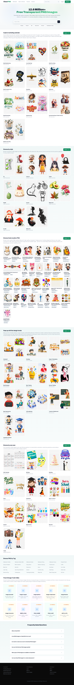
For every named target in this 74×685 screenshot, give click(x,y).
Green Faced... (35, 292)
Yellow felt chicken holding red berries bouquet (56, 258)
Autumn (33, 1)
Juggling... (45, 292)
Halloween (15, 1)
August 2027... (54, 290)
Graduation (28, 498)
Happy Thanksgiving (53, 359)
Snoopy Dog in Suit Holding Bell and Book (38, 258)
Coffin (62, 564)
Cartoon (28, 176)
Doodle (4, 228)
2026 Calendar (6, 472)
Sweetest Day (29, 115)
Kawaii (4, 202)
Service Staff (67, 290)
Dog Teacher (66, 276)
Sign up (67, 1)
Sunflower (51, 567)
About (51, 668)
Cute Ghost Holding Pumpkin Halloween (39, 273)
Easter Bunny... (7, 259)
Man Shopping (6, 385)
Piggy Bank (55, 276)
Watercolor (51, 202)
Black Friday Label (52, 572)
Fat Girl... (16, 290)
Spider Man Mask (23, 306)
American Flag (6, 572)
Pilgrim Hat (40, 572)
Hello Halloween (39, 274)
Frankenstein (51, 564)
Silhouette (28, 228)
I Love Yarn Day (29, 63)
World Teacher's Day (7, 89)
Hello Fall (16, 567)
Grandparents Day (50, 25)
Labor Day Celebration (19, 569)
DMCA (51, 670)
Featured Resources (7, 672)
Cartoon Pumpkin (6, 564)
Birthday (28, 472)
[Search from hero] (58, 21)
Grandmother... (66, 261)
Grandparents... (66, 259)
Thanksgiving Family (30, 572)
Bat (31, 25)
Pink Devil (5, 322)
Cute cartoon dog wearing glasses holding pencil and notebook (16, 258)
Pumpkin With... (47, 274)
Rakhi (11, 274)
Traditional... (6, 274)
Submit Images (29, 672)
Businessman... (41, 305)
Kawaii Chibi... (31, 275)
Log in (62, 1)
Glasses (13, 261)
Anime (50, 176)
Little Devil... (6, 321)
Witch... (15, 305)
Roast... (24, 274)
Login (28, 668)
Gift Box (62, 572)
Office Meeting (29, 411)
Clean (7, 1)
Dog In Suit (45, 261)
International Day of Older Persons (56, 115)
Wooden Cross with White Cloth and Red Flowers (32, 304)
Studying (28, 359)
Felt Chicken (55, 261)
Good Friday (31, 305)
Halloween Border (29, 562)
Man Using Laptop (7, 411)
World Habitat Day (7, 63)
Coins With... (55, 274)
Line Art (27, 202)
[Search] (58, 1)
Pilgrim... (46, 305)
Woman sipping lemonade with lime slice (17, 289)
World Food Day (52, 63)
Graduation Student (7, 437)
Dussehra (28, 89)
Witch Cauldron (18, 564)
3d (3, 176)
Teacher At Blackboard (53, 411)
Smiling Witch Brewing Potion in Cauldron (16, 304)
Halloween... (45, 290)
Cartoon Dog (14, 259)
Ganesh (27, 569)
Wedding (50, 472)
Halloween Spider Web (19, 562)
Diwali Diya (51, 569)
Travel (4, 550)
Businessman (40, 307)
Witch (15, 307)
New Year (51, 524)
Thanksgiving (17, 572)
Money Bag (54, 307)
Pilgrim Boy (47, 307)
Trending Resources (7, 668)
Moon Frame (6, 307)
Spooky (22, 25)
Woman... (16, 292)
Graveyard (5, 359)
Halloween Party (41, 562)
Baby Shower (29, 524)
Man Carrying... (24, 277)
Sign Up (28, 670)
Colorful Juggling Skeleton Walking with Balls (45, 289)
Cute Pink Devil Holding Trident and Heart (6, 319)
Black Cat (5, 567)
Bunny (5, 261)
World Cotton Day (7, 141)
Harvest (42, 25)
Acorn (39, 567)
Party (4, 498)
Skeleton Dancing (41, 564)
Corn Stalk (63, 567)
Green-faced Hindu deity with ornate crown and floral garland (36, 289)
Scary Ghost (28, 564)
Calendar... (54, 292)
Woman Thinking (52, 385)
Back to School (22, 1)
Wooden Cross (31, 307)
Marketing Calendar (7, 673)
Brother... (25, 259)
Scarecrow (37, 25)
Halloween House (52, 562)
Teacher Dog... (38, 259)
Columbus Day (40, 569)
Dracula (27, 25)
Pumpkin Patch (64, 562)
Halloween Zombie (6, 562)
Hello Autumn (24, 290)
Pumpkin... (47, 276)
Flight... (66, 292)
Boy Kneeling (25, 261)
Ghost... (38, 276)
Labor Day (5, 569)
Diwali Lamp (63, 569)
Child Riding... (6, 292)
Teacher (28, 1)
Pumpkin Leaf (24, 292)
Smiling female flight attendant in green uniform (67, 289)
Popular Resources (7, 670)
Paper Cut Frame (7, 305)
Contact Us (52, 673)
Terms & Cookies (53, 672)
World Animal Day (6, 115)
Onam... (33, 290)
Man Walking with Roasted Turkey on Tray (25, 273)
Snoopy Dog (37, 261)
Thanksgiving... (56, 259)
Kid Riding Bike (6, 290)
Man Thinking (29, 385)
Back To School (52, 498)
